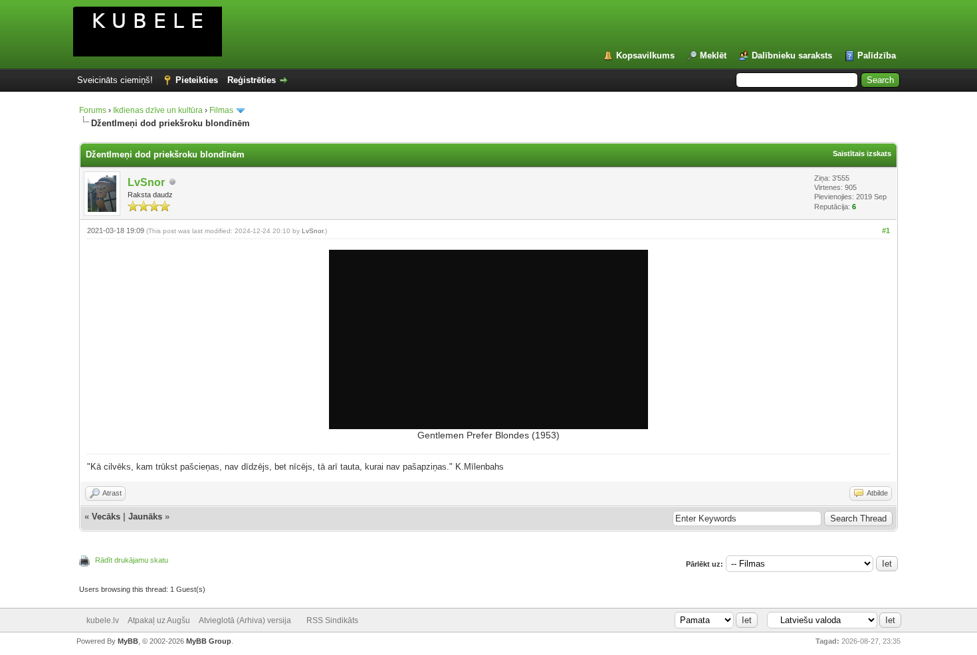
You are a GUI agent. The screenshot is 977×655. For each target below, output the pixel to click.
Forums (92, 110)
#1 (886, 230)
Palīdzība (876, 55)
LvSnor (146, 182)
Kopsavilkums (645, 55)
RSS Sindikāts (332, 620)
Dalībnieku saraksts (792, 55)
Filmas (221, 110)
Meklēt (713, 55)
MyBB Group (208, 641)
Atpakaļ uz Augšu (159, 620)
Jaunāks (145, 516)
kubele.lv (102, 620)
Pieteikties (196, 80)
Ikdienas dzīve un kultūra (158, 110)
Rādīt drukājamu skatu (131, 560)
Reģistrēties (251, 80)
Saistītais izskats (862, 153)
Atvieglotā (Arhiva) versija (245, 620)
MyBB (128, 641)
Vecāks (106, 516)
